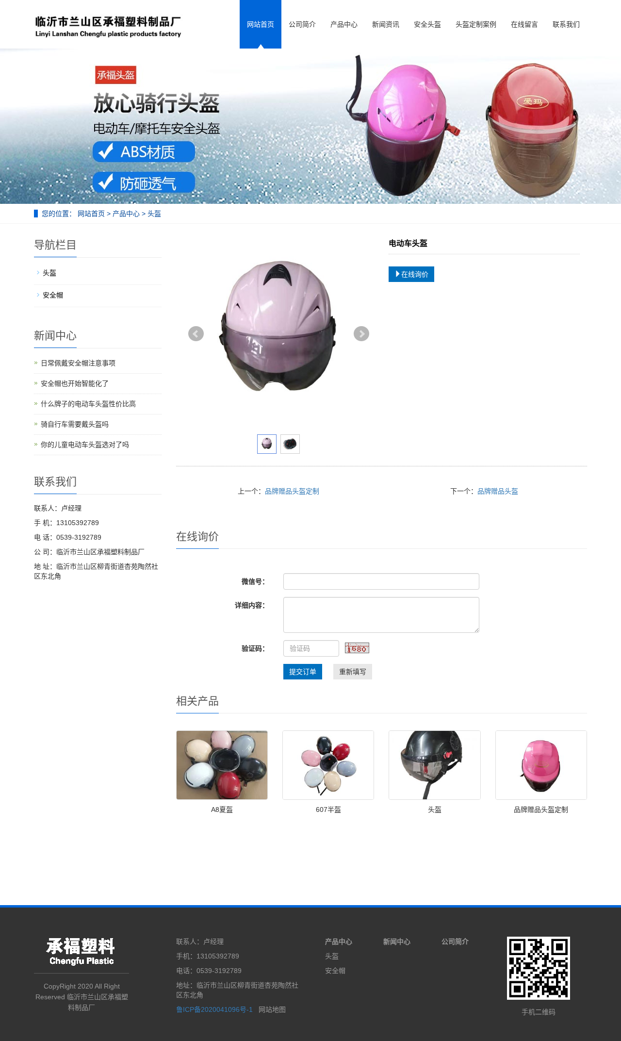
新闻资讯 (385, 24)
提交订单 (302, 672)
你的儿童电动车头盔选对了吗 (85, 444)
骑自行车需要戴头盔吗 (75, 424)
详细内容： (252, 605)
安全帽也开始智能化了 (75, 383)
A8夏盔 (222, 809)
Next (361, 334)
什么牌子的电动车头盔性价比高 (88, 404)
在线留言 (524, 24)
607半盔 (328, 809)
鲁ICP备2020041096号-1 (215, 1009)
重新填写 (352, 672)
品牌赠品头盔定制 (292, 491)
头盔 (153, 213)
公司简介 (302, 24)
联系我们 (566, 24)
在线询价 (414, 274)
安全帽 (53, 295)
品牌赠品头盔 (497, 491)
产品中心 (344, 24)
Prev (196, 334)
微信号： (255, 581)
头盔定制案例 (476, 24)
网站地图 (272, 1009)
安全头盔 (427, 24)
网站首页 (260, 24)
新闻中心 (396, 941)
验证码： (255, 648)
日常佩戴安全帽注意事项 (78, 363)
